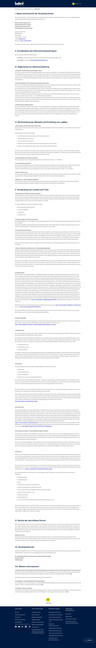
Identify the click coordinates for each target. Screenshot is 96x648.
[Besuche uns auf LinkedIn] (26, 626)
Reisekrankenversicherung (55, 614)
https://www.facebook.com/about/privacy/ (26, 422)
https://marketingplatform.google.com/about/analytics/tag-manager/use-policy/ (35, 324)
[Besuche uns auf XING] (29, 626)
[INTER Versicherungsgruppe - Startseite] (19, 3)
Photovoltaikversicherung (55, 630)
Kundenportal (35, 627)
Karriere (17, 612)
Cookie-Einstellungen (71, 618)
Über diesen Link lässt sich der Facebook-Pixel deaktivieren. (37, 426)
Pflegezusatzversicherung (55, 628)
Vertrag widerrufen (38, 632)
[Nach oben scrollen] (48, 600)
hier (42, 584)
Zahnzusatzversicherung (55, 612)
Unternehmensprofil (20, 614)
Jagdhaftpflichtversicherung (56, 635)
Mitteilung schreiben (37, 617)
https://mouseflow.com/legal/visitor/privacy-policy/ (39, 468)
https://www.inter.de (25, 40)
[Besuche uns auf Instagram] (22, 626)
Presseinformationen (20, 619)
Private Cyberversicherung (55, 633)
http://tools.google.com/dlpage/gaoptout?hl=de (44, 299)
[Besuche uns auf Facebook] (16, 626)
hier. (71, 573)
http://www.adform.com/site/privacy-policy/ (26, 401)
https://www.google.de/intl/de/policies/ (30, 306)
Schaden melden (36, 619)
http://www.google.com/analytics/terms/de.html (68, 305)
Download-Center (36, 612)
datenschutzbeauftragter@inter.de (39, 60)
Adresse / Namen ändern (38, 622)
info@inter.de (22, 39)
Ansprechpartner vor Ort (38, 629)
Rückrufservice (35, 614)
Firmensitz (17, 617)
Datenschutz (69, 616)
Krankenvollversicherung (55, 617)
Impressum (68, 614)
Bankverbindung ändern (38, 624)
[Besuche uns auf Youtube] (19, 626)
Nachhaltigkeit (18, 622)
